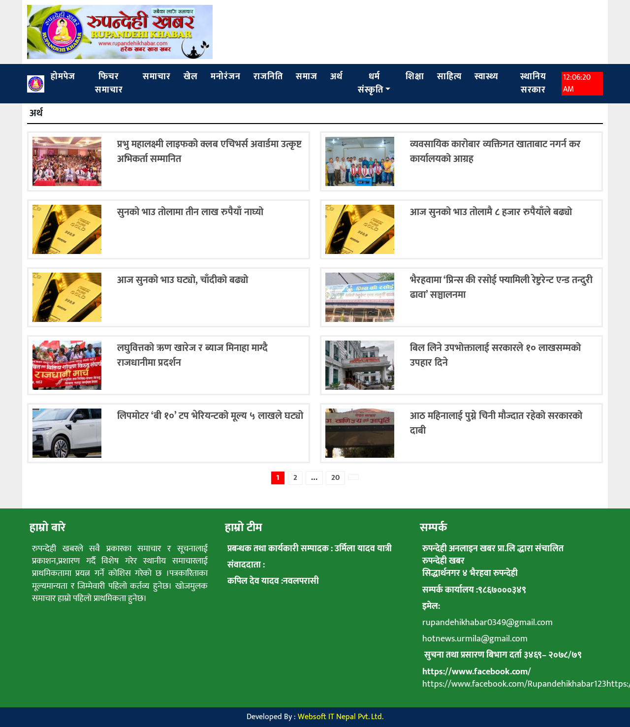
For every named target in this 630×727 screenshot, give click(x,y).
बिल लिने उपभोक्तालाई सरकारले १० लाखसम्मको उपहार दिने (495, 355)
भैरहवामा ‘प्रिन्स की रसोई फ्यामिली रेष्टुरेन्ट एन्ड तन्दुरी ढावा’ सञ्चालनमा (501, 287)
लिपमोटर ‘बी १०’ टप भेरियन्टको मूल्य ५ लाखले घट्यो (210, 416)
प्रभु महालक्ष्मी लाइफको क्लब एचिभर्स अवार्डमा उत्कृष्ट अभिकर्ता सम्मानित (209, 151)
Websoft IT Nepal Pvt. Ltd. (340, 717)
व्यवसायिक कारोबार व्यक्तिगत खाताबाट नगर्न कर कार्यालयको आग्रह (495, 151)
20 (335, 477)
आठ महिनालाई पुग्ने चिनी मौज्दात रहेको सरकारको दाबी (496, 423)
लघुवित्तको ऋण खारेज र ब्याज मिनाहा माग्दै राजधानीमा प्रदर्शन (192, 355)
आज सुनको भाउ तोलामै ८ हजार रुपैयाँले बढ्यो (491, 212)
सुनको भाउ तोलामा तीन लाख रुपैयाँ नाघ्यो (190, 212)
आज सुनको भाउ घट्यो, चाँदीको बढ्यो (182, 280)
